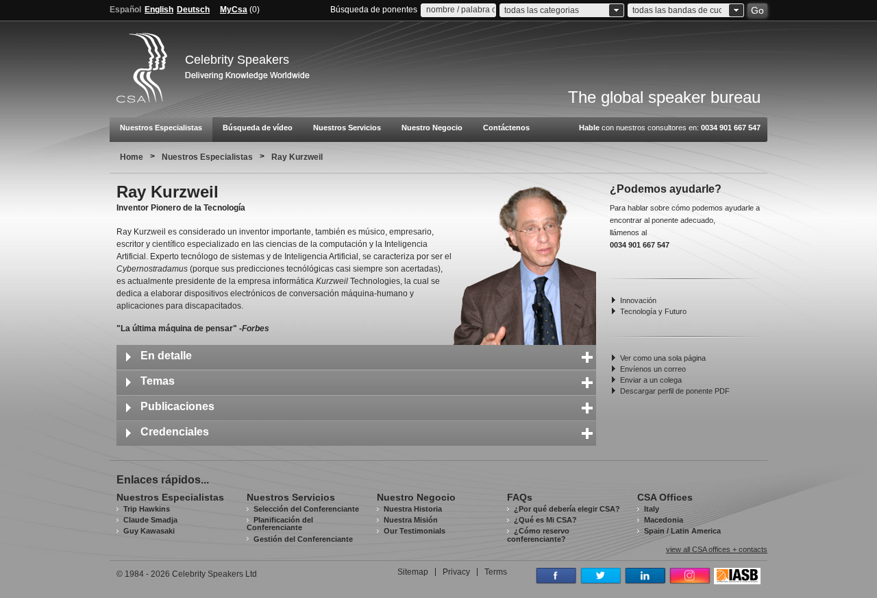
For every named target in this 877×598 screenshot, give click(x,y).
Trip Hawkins (146, 509)
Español (125, 9)
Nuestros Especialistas (161, 127)
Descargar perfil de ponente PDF (675, 391)
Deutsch (193, 9)
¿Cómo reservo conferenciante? (538, 534)
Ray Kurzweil (297, 157)
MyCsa (233, 9)
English (159, 9)
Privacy (456, 572)
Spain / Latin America (682, 531)
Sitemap (412, 572)
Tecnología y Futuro (653, 311)
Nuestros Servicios (347, 127)
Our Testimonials (414, 531)
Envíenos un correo (653, 369)
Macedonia (663, 520)
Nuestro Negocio (432, 127)
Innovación (638, 300)
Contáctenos (506, 127)
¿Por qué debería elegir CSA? (567, 509)
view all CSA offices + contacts (716, 549)
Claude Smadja (150, 520)
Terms (495, 572)
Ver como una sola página (663, 358)
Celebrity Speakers (237, 60)
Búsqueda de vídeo (258, 127)
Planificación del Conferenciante (280, 523)
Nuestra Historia (413, 509)
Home (131, 157)
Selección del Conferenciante (306, 509)
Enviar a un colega (651, 380)
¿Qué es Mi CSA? (545, 520)
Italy (651, 509)
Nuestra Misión (411, 520)
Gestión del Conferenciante (303, 539)
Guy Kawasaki (149, 531)
